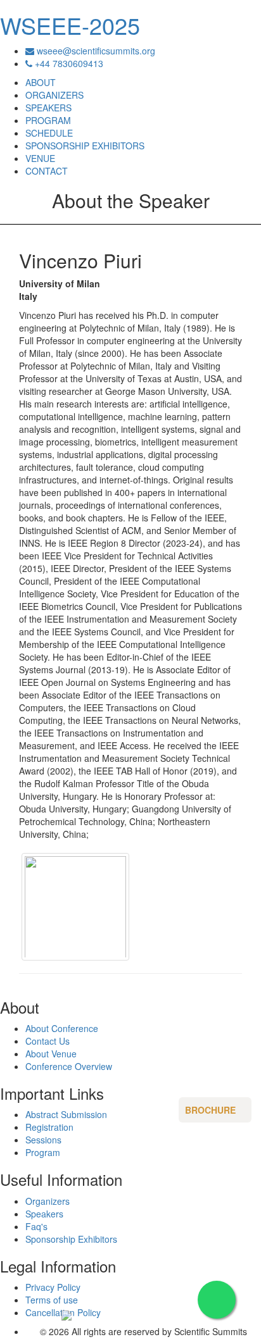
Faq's (36, 1226)
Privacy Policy (52, 1287)
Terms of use (51, 1299)
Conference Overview (68, 1066)
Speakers (44, 1213)
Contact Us (47, 1041)
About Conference (61, 1028)
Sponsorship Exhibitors (71, 1239)
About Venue (51, 1053)
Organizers (47, 1201)
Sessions (43, 1139)
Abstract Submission (66, 1114)
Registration (49, 1127)
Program (42, 1152)
